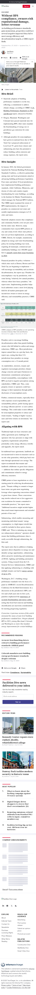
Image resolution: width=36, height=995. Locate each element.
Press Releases (7, 936)
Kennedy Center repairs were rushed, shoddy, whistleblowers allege (17, 739)
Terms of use (16, 985)
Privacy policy (6, 985)
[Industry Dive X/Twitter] (11, 906)
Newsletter (5, 927)
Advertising (21, 920)
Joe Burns (10, 51)
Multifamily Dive (23, 948)
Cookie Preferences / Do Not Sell (18, 988)
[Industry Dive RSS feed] (16, 906)
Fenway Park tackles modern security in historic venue (17, 773)
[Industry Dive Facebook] (7, 906)
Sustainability (26, 672)
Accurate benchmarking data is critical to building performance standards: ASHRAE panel (15, 643)
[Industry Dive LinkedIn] (3, 906)
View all (5, 889)
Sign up (26, 6)
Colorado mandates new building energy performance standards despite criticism (16, 656)
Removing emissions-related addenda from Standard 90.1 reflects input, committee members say (20, 815)
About (4, 918)
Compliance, (15, 672)
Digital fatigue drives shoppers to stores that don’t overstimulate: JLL (18, 804)
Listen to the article (13, 89)
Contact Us (5, 924)
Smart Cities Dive (24, 951)
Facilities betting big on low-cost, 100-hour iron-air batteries (19, 827)
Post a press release (16, 889)
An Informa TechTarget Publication (18, 2)
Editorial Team (6, 921)
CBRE (11, 334)
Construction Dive (24, 945)
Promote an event (24, 934)
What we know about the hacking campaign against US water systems (19, 793)
